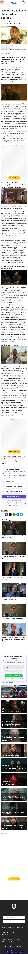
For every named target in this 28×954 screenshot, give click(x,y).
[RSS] (22, 946)
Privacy (14, 927)
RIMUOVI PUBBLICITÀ (14, 177)
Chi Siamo (4, 927)
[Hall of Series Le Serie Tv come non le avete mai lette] (2, 2)
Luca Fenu (13, 21)
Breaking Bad (7, 508)
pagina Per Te (23, 49)
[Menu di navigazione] (24, 2)
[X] (10, 514)
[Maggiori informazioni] (19, 23)
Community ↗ (5, 937)
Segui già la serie (8, 47)
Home (2, 5)
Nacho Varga (14, 508)
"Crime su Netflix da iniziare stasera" (13, 671)
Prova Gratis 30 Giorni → (8, 932)
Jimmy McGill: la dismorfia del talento (12, 618)
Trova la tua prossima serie (14, 496)
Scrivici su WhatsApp (14, 675)
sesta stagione (9, 59)
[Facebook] (6, 514)
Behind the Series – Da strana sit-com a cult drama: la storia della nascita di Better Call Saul (14, 639)
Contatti (9, 927)
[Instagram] (13, 946)
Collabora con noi (9, 928)
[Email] (21, 514)
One (23, 508)
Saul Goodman (4, 510)
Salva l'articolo (5, 53)
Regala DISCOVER (7, 941)
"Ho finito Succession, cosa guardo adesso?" (12, 666)
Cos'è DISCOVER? (20, 678)
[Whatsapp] (14, 514)
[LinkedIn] (17, 514)
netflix (20, 508)
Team (3, 928)
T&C (22, 927)
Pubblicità (16, 928)
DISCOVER (14, 2)
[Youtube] (10, 946)
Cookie (18, 927)
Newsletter (5, 934)
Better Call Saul (7, 5)
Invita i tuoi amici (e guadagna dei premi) (13, 939)
